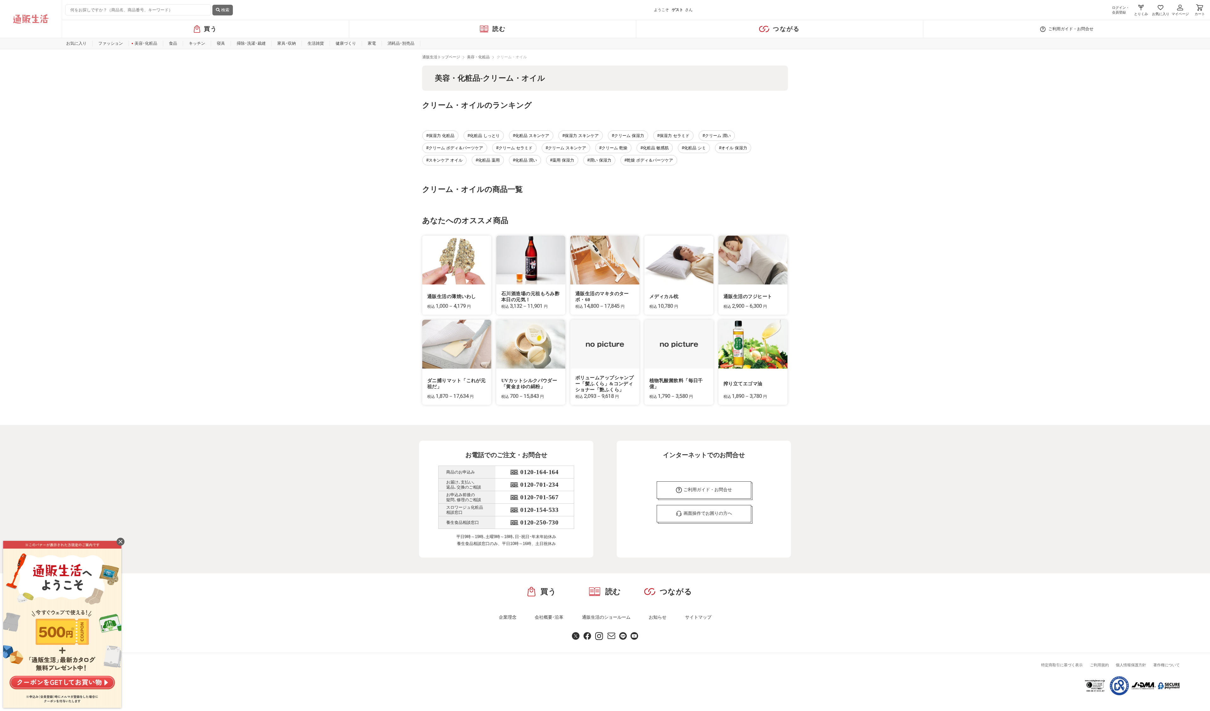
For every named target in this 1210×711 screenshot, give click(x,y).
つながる (786, 29)
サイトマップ (698, 617)
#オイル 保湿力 (733, 148)
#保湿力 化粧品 (440, 135)
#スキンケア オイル (444, 160)
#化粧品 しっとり (484, 135)
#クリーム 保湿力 (628, 135)
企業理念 (507, 617)
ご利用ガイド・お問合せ (1070, 28)
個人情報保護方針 (1131, 665)
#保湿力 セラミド (673, 135)
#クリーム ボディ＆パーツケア (454, 148)
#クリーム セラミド (514, 148)
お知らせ (657, 617)
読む (499, 29)
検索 (224, 10)
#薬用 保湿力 (562, 160)
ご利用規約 (1099, 665)
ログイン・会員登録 (1120, 10)
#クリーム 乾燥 (613, 148)
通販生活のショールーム (606, 617)
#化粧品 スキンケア (531, 135)
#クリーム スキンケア (566, 148)
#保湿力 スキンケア (580, 135)
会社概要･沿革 (549, 617)
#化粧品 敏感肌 (655, 148)
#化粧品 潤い (525, 160)
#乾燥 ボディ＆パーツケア (649, 160)
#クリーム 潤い (717, 135)
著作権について (1166, 665)
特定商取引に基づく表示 (1062, 665)
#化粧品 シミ (694, 148)
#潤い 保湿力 (599, 160)
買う (210, 29)
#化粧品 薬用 (488, 160)
